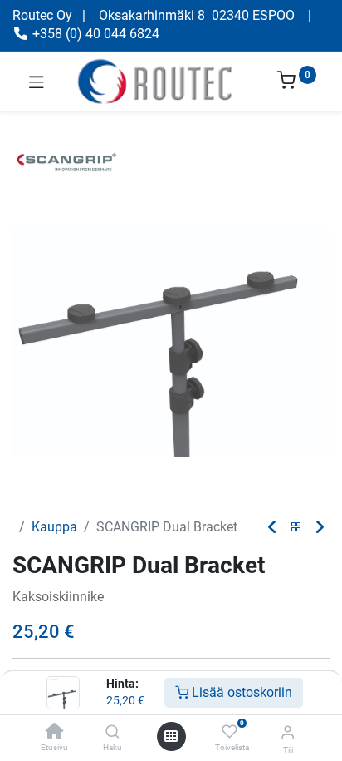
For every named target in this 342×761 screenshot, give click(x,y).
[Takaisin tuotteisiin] (296, 527)
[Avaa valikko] (171, 736)
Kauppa (54, 527)
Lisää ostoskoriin (240, 692)
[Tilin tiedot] (288, 732)
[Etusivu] (55, 732)
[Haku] (112, 732)
